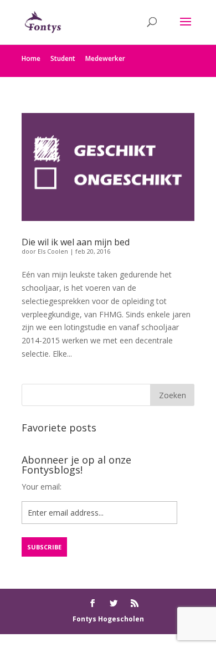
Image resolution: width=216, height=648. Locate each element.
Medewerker (105, 58)
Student (62, 58)
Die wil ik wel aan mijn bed (76, 242)
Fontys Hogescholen (108, 619)
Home (31, 58)
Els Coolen (53, 251)
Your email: (41, 486)
